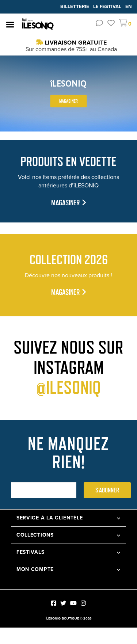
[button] (99, 23)
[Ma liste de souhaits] (111, 23)
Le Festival (107, 6)
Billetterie (75, 6)
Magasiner (68, 100)
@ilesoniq (68, 387)
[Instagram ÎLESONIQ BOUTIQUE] (83, 603)
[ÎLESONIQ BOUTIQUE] (38, 24)
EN (128, 6)
